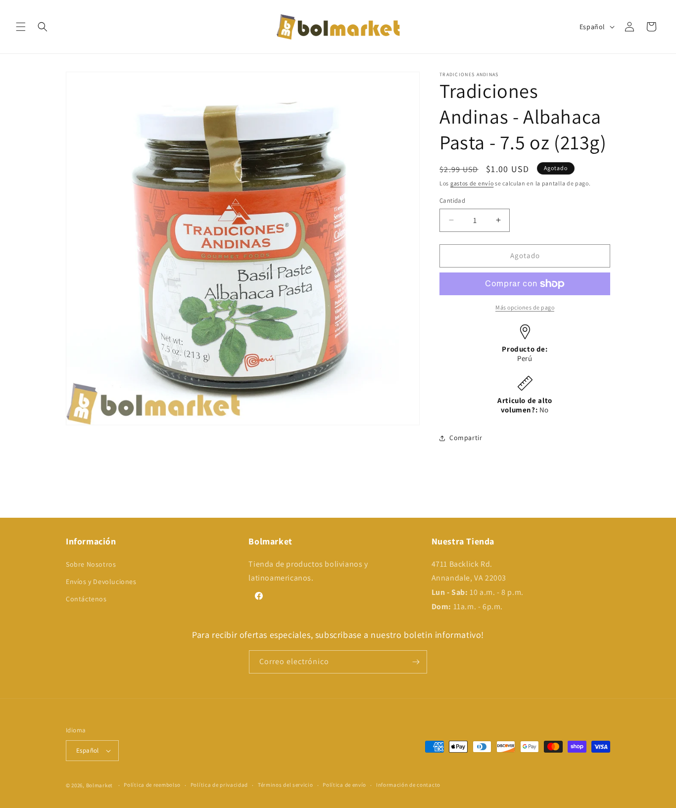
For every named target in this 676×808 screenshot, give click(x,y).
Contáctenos (86, 598)
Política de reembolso (152, 784)
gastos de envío (472, 183)
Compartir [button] (465, 437)
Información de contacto (408, 784)
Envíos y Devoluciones (101, 581)
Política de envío (344, 784)
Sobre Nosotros (91, 564)
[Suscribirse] (416, 661)
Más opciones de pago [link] (524, 307)
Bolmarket (99, 785)
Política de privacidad (219, 784)
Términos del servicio (285, 784)
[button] (21, 27)
